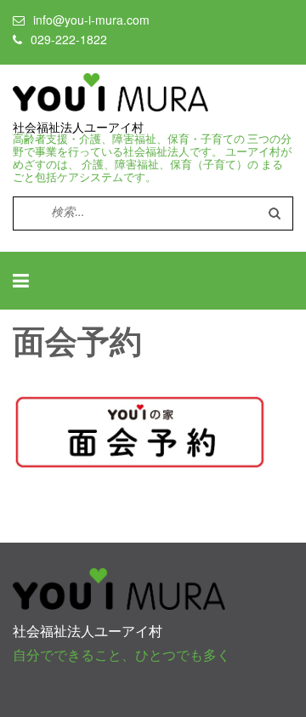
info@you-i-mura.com (91, 19)
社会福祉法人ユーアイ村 (78, 127)
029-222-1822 (69, 39)
